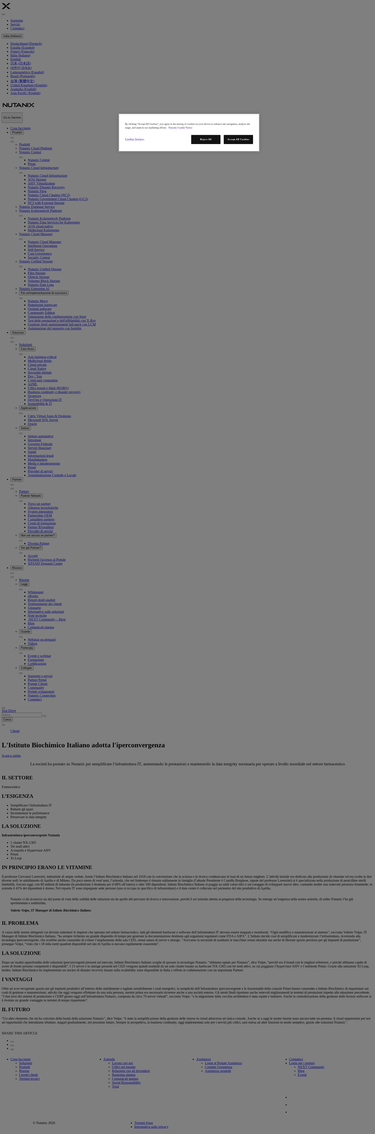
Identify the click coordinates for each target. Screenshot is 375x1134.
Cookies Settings (134, 139)
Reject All (206, 139)
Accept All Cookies (238, 139)
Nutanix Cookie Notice (180, 127)
